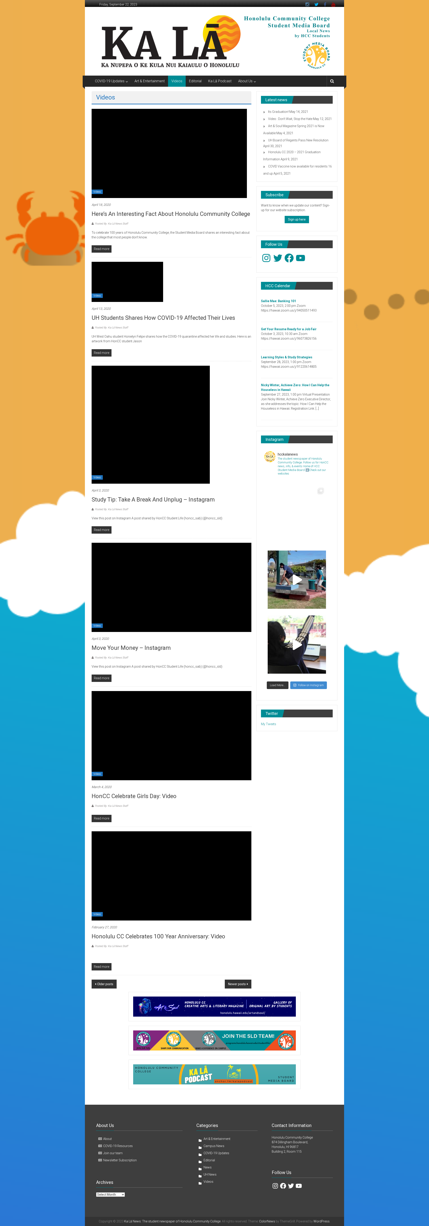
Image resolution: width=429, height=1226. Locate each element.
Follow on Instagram (311, 685)
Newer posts (237, 984)
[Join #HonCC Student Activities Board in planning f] (297, 644)
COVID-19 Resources (118, 1146)
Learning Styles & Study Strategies (286, 357)
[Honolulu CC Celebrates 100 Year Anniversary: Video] (171, 875)
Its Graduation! (278, 112)
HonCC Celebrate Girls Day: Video (134, 796)
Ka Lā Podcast (219, 81)
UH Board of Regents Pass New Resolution (298, 140)
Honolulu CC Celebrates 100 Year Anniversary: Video (158, 936)
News (208, 1167)
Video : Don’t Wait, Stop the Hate (290, 119)
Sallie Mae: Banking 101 (278, 301)
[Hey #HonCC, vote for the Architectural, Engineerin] (297, 515)
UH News (210, 1174)
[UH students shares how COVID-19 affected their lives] (127, 281)
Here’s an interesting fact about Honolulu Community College (171, 214)
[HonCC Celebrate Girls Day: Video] (171, 735)
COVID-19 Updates (109, 81)
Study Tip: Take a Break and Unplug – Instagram (153, 499)
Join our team (113, 1153)
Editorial (195, 81)
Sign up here (297, 219)
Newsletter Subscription (120, 1160)
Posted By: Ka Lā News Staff (111, 223)
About (107, 1139)
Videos (176, 81)
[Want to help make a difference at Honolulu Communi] (297, 580)
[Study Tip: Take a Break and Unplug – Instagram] (151, 424)
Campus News (214, 1146)
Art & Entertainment (150, 81)
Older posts (105, 984)
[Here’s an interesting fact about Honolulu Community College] (169, 153)
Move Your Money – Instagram (131, 647)
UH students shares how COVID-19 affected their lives (163, 317)
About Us (245, 81)
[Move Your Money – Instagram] (171, 587)
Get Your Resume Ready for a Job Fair (289, 329)
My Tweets (268, 724)
